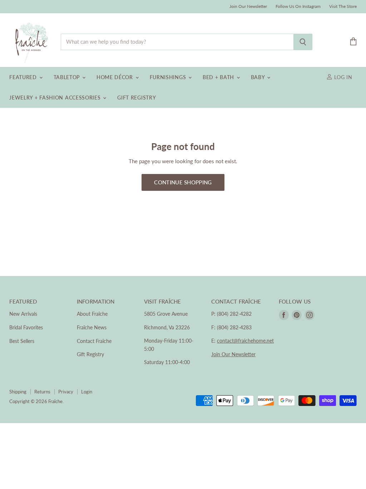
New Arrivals (23, 314)
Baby (259, 77)
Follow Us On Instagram (298, 6)
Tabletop (67, 77)
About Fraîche (92, 314)
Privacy (65, 391)
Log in (342, 77)
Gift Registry (136, 98)
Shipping (17, 391)
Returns (42, 391)
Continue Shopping (183, 182)
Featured (23, 77)
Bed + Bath (219, 77)
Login (86, 391)
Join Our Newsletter (248, 6)
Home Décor (116, 77)
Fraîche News (92, 327)
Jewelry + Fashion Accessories (55, 98)
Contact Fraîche (94, 341)
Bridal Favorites (26, 327)
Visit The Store (343, 6)
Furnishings (169, 77)
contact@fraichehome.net (245, 341)
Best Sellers (21, 341)
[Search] (302, 42)
